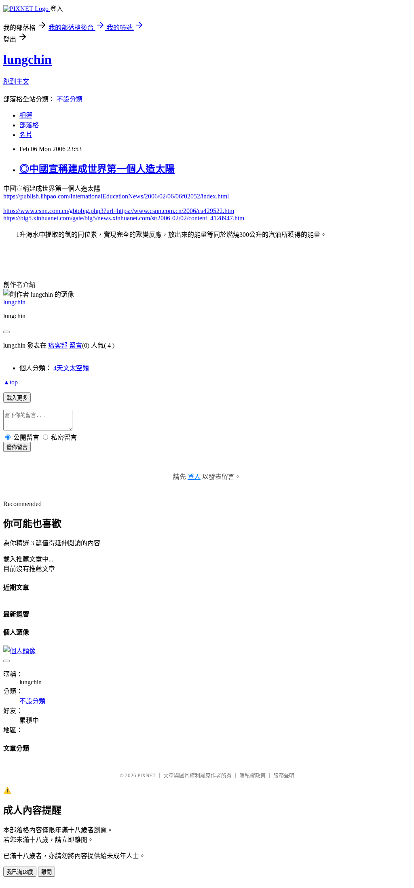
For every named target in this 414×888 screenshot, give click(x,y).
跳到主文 (16, 81)
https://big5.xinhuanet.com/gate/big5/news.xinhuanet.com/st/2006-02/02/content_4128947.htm (123, 218)
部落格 (29, 125)
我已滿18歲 (19, 872)
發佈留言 (16, 447)
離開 (46, 872)
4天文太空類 (71, 368)
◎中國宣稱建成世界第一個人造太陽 (97, 169)
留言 (75, 345)
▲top (10, 382)
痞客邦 (58, 345)
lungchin (27, 59)
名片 (25, 134)
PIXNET (146, 775)
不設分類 (69, 99)
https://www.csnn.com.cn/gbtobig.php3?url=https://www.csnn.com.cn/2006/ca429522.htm (118, 210)
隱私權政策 (252, 775)
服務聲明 (283, 775)
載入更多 (16, 398)
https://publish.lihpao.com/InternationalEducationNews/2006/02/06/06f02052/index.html (116, 196)
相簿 (25, 115)
